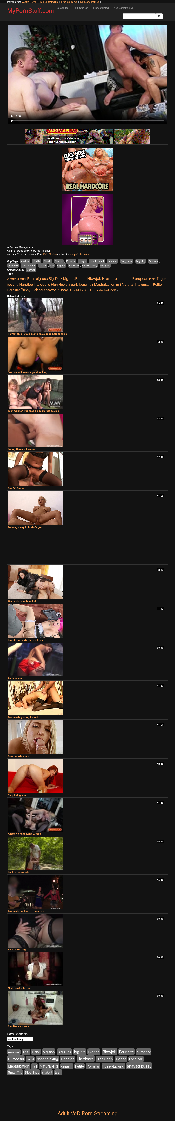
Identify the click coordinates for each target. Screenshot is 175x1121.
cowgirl (82, 261)
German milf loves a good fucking (27, 372)
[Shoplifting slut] (87, 776)
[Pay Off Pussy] (87, 469)
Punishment (15, 678)
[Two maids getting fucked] (87, 698)
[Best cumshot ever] (87, 737)
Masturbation (28, 265)
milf (52, 265)
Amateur (25, 261)
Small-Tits (76, 289)
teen (113, 289)
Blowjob (59, 261)
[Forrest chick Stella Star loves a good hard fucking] (87, 315)
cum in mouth (97, 261)
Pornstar (13, 289)
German (153, 261)
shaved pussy (89, 265)
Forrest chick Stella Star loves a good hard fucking (37, 333)
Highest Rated (101, 7)
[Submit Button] (159, 16)
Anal (23, 278)
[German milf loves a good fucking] (87, 354)
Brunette (71, 261)
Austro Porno (29, 1)
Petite (157, 284)
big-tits (36, 261)
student (104, 289)
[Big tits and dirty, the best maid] (87, 621)
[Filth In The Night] (87, 931)
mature (43, 265)
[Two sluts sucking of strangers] (87, 892)
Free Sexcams (69, 1)
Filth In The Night (18, 949)
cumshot (112, 261)
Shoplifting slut (17, 795)
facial (152, 278)
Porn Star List (80, 7)
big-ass (42, 278)
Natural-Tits (131, 284)
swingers (105, 265)
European (140, 278)
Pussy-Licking (32, 289)
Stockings (91, 289)
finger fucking (47, 1058)
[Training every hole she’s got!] (87, 508)
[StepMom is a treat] (87, 1008)
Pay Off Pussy (16, 488)
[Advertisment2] (87, 219)
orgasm (61, 265)
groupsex (13, 265)
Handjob (26, 284)
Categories (62, 7)
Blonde (47, 261)
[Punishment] (87, 660)
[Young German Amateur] (87, 430)
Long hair (86, 284)
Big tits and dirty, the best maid (26, 640)
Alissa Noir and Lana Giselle (24, 833)
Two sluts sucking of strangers (26, 911)
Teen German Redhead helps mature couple (33, 410)
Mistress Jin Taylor (19, 988)
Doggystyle (127, 261)
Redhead (74, 265)
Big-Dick (55, 278)
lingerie (73, 284)
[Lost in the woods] (87, 853)
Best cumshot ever (19, 756)
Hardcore (42, 284)
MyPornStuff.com (30, 10)
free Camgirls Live (123, 7)
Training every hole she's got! (25, 527)
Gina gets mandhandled (22, 601)
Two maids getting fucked (23, 717)
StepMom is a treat (19, 1026)
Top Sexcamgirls (49, 1)
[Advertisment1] (87, 169)
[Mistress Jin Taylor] (87, 969)
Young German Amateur (22, 449)
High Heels (59, 284)
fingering (140, 261)
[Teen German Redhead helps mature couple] (87, 392)
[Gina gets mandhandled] (87, 582)
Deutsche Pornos (89, 1)
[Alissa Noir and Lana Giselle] (87, 815)
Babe (31, 278)
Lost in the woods (18, 872)
